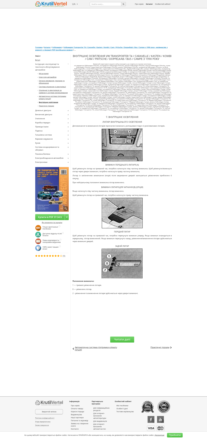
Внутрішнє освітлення (48, 102)
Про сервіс (139, 4)
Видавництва (76, 414)
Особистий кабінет (163, 4)
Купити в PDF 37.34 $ (50, 217)
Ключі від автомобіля (47, 77)
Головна (38, 47)
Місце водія (44, 73)
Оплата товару (77, 408)
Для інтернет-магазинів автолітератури (99, 415)
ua (73, 4)
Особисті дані (122, 408)
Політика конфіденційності (44, 418)
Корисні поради (77, 411)
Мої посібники (122, 405)
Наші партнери (77, 417)
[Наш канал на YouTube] (160, 419)
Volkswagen (57, 47)
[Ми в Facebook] (151, 419)
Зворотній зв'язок (49, 412)
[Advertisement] (103, 26)
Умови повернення (42, 425)
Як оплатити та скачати (52, 222)
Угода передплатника (42, 422)
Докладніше (159, 435)
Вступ (37, 60)
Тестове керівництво (125, 411)
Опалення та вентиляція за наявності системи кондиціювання (53, 91)
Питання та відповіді (79, 420)
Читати (50, 189)
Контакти (75, 429)
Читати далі (122, 339)
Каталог (149, 4)
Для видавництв (100, 421)
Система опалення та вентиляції (52, 87)
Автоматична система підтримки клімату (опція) (96, 348)
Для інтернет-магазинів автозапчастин (99, 426)
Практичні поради (46, 106)
